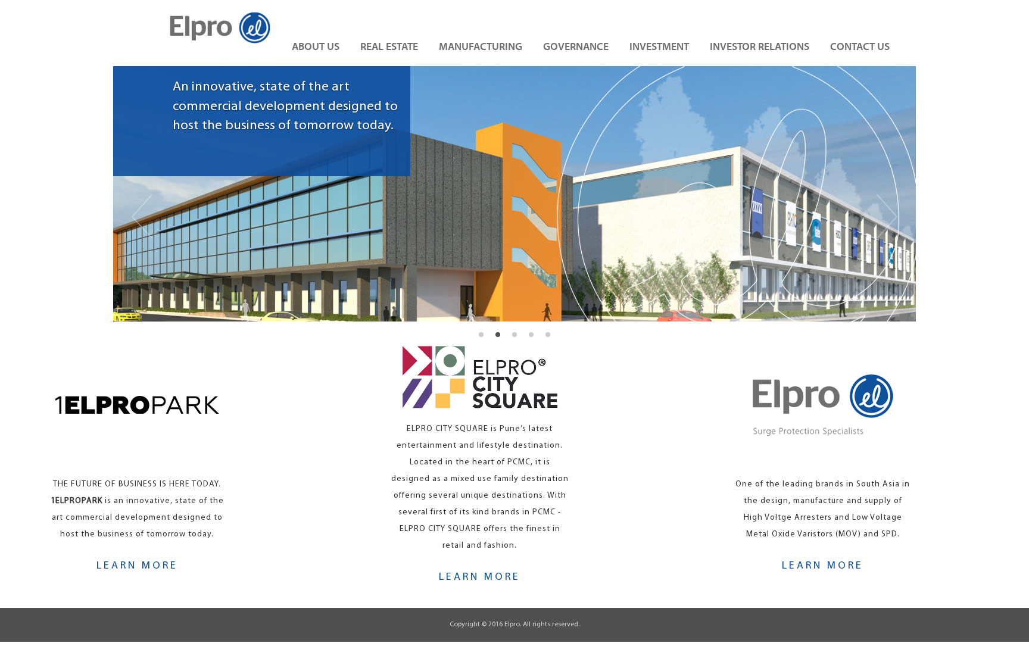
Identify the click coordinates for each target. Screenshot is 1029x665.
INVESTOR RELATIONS (759, 46)
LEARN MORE (137, 566)
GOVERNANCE (576, 46)
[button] (151, 193)
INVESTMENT (659, 46)
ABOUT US (315, 46)
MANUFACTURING (480, 46)
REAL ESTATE (389, 46)
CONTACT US (860, 46)
